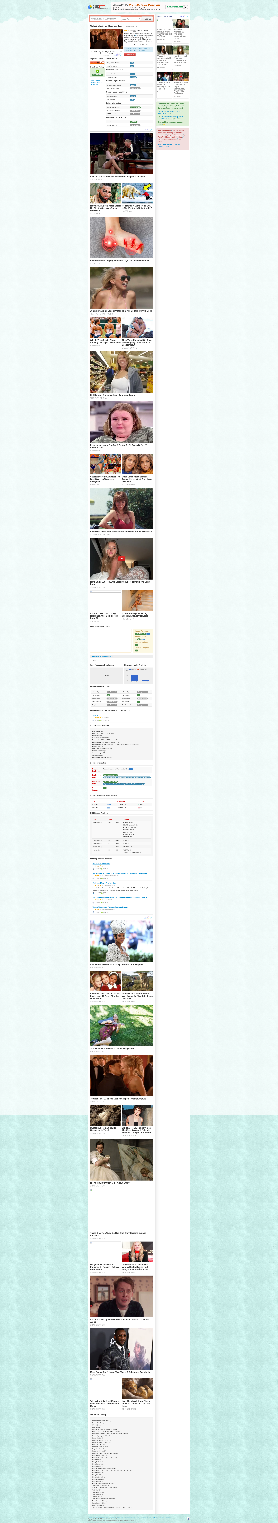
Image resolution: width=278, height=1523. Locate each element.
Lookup (147, 18)
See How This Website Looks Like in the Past (97, 82)
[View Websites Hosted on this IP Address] (148, 634)
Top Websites (91, 1517)
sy (136, 35)
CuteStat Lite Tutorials (102, 1517)
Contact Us (168, 1517)
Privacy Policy (151, 1517)
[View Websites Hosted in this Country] (143, 639)
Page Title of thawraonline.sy (102, 656)
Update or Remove (130, 1517)
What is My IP (112, 1517)
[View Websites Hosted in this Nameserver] (109, 804)
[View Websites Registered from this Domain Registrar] (131, 769)
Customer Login (160, 1517)
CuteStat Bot (120, 1517)
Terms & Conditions (141, 1517)
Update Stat (130, 54)
